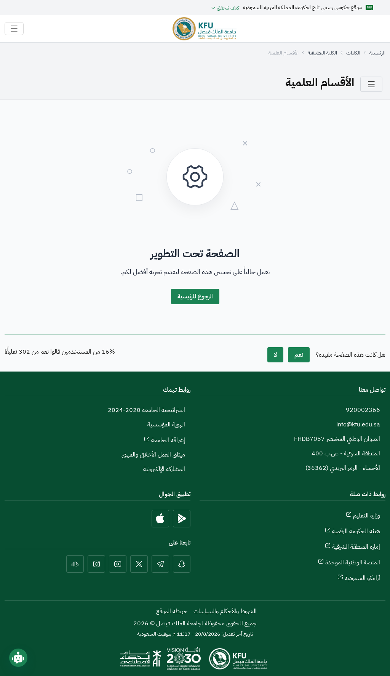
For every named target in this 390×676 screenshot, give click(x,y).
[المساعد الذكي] (18, 658)
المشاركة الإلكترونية (164, 469)
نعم (298, 354)
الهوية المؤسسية (166, 424)
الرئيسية (377, 53)
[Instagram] (96, 564)
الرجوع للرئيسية (195, 296)
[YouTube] (117, 564)
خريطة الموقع (171, 611)
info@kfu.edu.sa (358, 424)
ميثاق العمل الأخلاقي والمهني (153, 454)
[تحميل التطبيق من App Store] (160, 518)
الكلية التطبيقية (322, 53)
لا (275, 354)
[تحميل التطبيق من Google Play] (181, 518)
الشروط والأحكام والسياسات (225, 611)
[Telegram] (160, 564)
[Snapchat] (181, 564)
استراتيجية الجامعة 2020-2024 (146, 410)
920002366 (363, 410)
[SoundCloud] (75, 564)
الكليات (353, 53)
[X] (139, 564)
